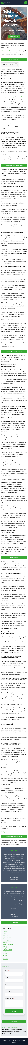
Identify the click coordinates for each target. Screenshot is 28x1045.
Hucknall (5, 939)
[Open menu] (25, 2)
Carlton (5, 931)
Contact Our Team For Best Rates (14, 165)
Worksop (5, 955)
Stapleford (5, 958)
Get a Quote (13, 36)
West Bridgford (7, 940)
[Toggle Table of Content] (15, 64)
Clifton (4, 951)
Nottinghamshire (7, 937)
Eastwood (5, 957)
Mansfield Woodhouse (9, 944)
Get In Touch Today (14, 59)
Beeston (5, 953)
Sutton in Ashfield (7, 949)
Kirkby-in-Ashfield (7, 948)
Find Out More (14, 557)
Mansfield (5, 942)
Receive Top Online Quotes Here (14, 351)
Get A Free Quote (14, 922)
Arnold (4, 933)
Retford (5, 946)
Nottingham (6, 935)
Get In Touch (14, 1021)
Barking (3, 832)
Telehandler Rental (7, 51)
